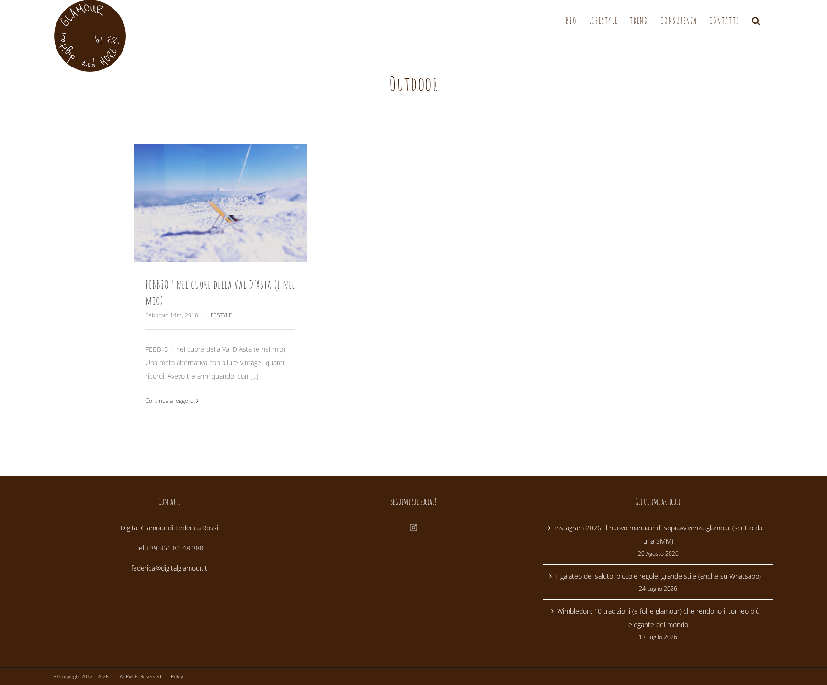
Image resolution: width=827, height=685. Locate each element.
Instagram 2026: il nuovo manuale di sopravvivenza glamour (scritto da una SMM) (658, 534)
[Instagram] (413, 527)
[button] (756, 20)
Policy (177, 676)
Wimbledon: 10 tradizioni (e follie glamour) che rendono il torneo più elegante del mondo (658, 617)
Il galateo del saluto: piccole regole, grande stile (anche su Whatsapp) (658, 576)
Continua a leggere (169, 400)
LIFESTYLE (219, 315)
